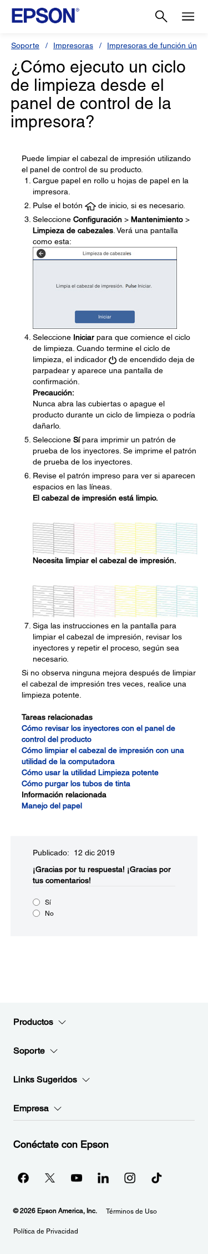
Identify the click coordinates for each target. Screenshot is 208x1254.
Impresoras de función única (157, 45)
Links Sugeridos (45, 1079)
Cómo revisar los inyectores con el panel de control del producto (98, 734)
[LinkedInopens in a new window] (103, 1178)
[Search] (161, 16)
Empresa (31, 1108)
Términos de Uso (131, 1211)
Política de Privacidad (45, 1231)
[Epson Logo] (45, 15)
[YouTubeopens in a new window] (77, 1178)
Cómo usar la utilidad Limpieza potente (90, 772)
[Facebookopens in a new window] (23, 1178)
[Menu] (188, 16)
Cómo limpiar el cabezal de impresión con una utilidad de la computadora (103, 756)
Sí (48, 902)
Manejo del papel (52, 805)
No (49, 913)
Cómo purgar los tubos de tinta (76, 783)
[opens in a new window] (156, 1178)
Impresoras (73, 45)
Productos (33, 1021)
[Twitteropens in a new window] (50, 1178)
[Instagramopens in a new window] (130, 1178)
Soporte (25, 45)
